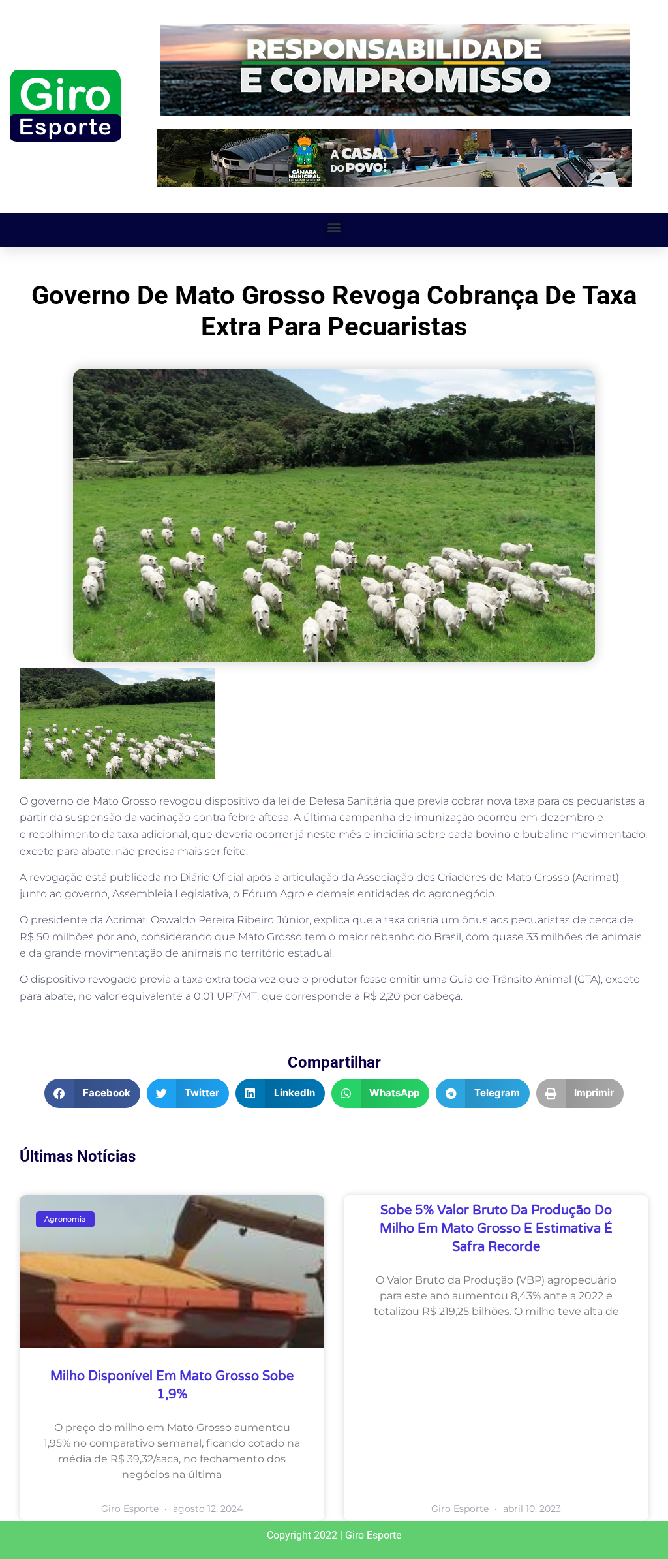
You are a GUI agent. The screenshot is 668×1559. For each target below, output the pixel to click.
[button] (334, 227)
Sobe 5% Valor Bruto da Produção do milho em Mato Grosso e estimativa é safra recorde (496, 1229)
